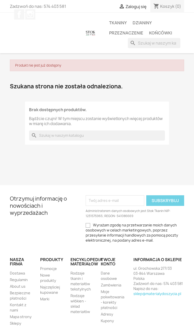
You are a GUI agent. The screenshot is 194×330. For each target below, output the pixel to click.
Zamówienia (111, 285)
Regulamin (19, 279)
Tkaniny (118, 23)
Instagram (30, 14)
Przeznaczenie (126, 33)
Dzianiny (142, 23)
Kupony (107, 320)
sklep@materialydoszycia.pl (157, 293)
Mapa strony (21, 316)
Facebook (19, 14)
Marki (44, 299)
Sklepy (15, 323)
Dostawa (17, 273)
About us (18, 286)
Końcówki (160, 33)
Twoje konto (108, 262)
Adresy (107, 314)
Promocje (48, 268)
